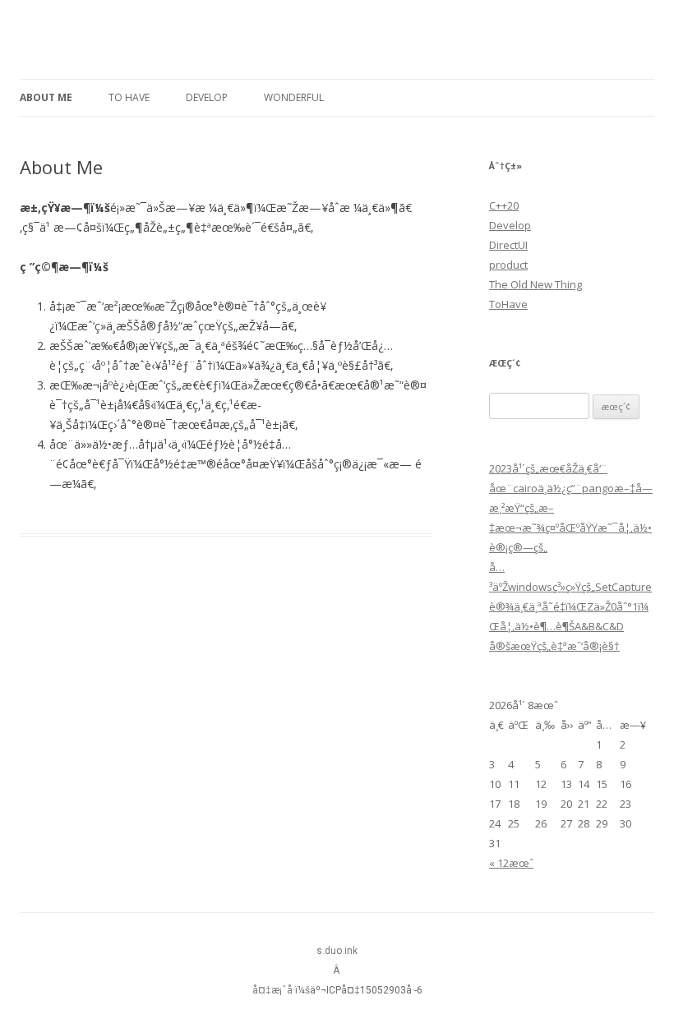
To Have (129, 97)
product (508, 264)
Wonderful (294, 97)
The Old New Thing (535, 284)
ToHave (508, 304)
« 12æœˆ (511, 862)
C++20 (504, 205)
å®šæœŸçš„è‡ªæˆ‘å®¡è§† (554, 645)
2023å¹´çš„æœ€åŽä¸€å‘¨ (548, 468)
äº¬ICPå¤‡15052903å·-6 (366, 990)
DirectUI (508, 244)
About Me (46, 97)
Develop (207, 97)
